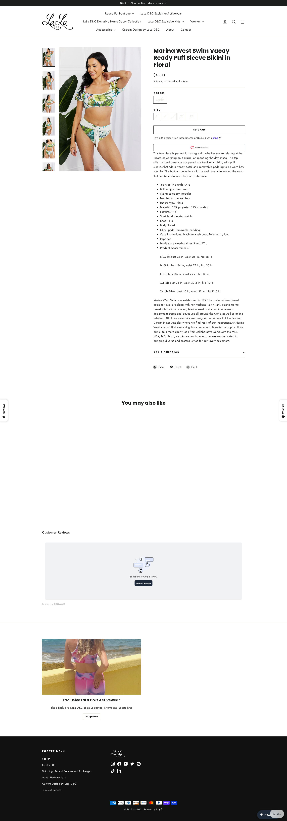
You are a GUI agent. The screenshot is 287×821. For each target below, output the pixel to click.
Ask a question (166, 352)
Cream (160, 100)
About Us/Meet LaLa (54, 777)
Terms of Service (51, 790)
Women (195, 21)
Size (156, 110)
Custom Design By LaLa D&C (59, 784)
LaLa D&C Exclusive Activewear (161, 13)
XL (181, 116)
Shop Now (91, 716)
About (170, 29)
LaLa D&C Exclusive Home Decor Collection (112, 21)
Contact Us (48, 765)
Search (46, 759)
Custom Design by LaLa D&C (141, 29)
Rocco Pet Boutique (118, 13)
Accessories (104, 29)
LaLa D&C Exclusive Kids (164, 21)
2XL (192, 116)
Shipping (158, 81)
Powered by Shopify (153, 809)
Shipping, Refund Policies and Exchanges (67, 771)
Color (158, 93)
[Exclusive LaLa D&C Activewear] (91, 667)
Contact (186, 29)
